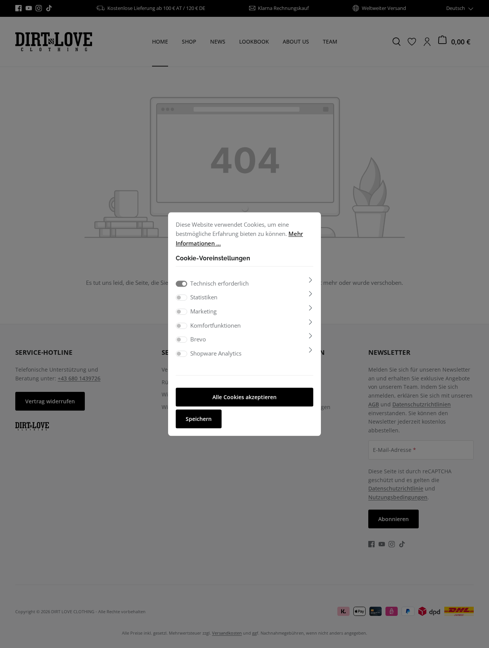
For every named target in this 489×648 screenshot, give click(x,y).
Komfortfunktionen (215, 325)
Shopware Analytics (215, 353)
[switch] (181, 298)
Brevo (198, 339)
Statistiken (203, 297)
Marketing (203, 311)
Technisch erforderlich (219, 283)
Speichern (199, 418)
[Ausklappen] (310, 280)
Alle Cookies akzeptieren (244, 397)
